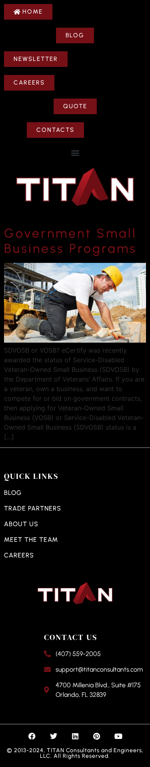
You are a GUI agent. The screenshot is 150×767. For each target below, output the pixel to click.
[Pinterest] (96, 736)
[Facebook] (32, 736)
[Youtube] (118, 736)
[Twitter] (53, 736)
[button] (75, 152)
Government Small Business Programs (70, 241)
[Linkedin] (75, 736)
